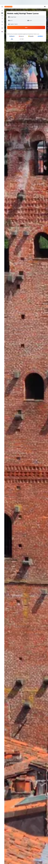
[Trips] (2, 28)
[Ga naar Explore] (2, 22)
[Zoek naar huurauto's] (2, 15)
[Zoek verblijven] (2, 13)
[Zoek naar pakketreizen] (2, 18)
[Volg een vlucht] (2, 24)
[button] (2, 6)
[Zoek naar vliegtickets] (2, 10)
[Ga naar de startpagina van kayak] (8, 6)
